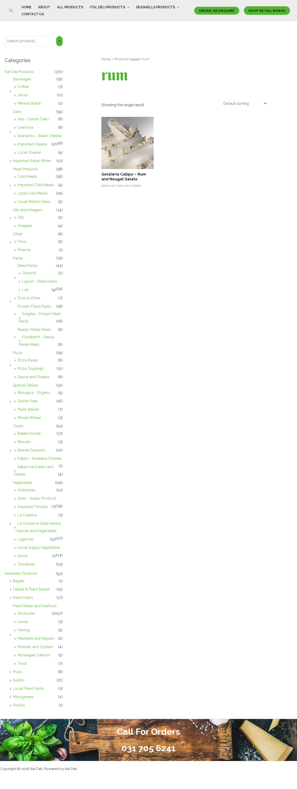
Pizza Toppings (30, 368)
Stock (22, 556)
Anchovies (26, 613)
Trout (22, 663)
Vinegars (24, 226)
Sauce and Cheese (33, 377)
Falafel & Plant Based (31, 589)
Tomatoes (26, 564)
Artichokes (26, 490)
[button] (11, 11)
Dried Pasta (27, 265)
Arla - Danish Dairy (33, 119)
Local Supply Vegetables (38, 547)
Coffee (23, 86)
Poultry (19, 705)
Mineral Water (29, 103)
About (44, 7)
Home (27, 7)
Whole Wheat (29, 417)
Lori (25, 289)
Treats (18, 426)
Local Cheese (29, 152)
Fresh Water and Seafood (34, 606)
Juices (22, 95)
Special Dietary (26, 385)
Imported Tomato (32, 507)
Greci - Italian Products (36, 498)
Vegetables (22, 482)
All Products (70, 7)
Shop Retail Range (267, 11)
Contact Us (33, 14)
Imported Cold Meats (35, 185)
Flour (21, 241)
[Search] (59, 41)
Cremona (25, 127)
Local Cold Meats (32, 193)
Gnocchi (29, 273)
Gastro (18, 680)
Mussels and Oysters (35, 647)
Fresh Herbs (23, 597)
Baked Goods (29, 433)
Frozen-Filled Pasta (34, 306)
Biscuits (24, 442)
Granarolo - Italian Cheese (39, 136)
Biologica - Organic (33, 392)
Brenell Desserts (31, 450)
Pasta (18, 258)
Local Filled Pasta (28, 688)
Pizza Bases (27, 360)
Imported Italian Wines (32, 161)
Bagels (19, 581)
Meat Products (25, 169)
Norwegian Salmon (33, 655)
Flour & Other (28, 298)
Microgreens (23, 697)
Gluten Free (27, 401)
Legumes (25, 539)
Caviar (22, 622)
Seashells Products (155, 7)
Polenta (24, 250)
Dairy (17, 111)
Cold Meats (27, 176)
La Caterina (27, 515)
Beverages (22, 79)
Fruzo (18, 672)
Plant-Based (28, 409)
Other (18, 234)
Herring (23, 630)
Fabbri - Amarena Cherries (39, 458)
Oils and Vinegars (27, 210)
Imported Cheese (32, 144)
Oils (20, 217)
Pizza (17, 353)
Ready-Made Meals (34, 329)
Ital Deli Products (107, 7)
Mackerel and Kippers (35, 638)
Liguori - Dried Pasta (39, 281)
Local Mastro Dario (33, 201)
